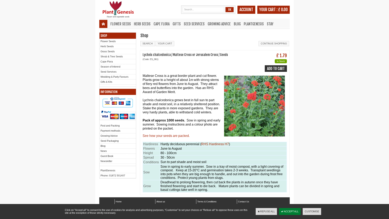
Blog (237, 24)
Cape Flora (162, 24)
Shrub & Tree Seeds (111, 56)
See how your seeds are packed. (166, 135)
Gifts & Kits (106, 82)
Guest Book (106, 156)
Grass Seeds (107, 51)
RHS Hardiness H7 (215, 144)
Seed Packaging (109, 141)
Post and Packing (110, 125)
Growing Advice (219, 24)
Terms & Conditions (207, 201)
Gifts (177, 24)
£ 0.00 (283, 9)
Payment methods (110, 130)
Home (119, 201)
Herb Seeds (142, 24)
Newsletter (106, 161)
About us (160, 201)
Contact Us (243, 201)
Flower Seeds (120, 24)
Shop (103, 36)
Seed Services (194, 24)
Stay (270, 24)
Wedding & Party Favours (114, 76)
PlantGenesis (254, 24)
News (103, 151)
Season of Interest (110, 66)
